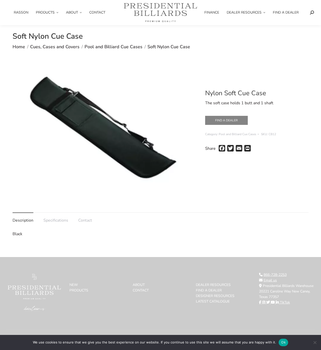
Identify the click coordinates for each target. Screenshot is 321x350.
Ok (283, 342)
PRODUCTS (78, 290)
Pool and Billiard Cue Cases (237, 134)
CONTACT (141, 290)
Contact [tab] (85, 220)
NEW (73, 284)
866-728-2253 (275, 274)
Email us (270, 280)
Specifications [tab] (55, 220)
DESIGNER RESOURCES (215, 295)
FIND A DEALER (226, 120)
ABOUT (139, 284)
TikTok (285, 302)
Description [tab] (23, 220)
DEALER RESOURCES (213, 284)
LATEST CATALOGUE (213, 301)
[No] (314, 342)
